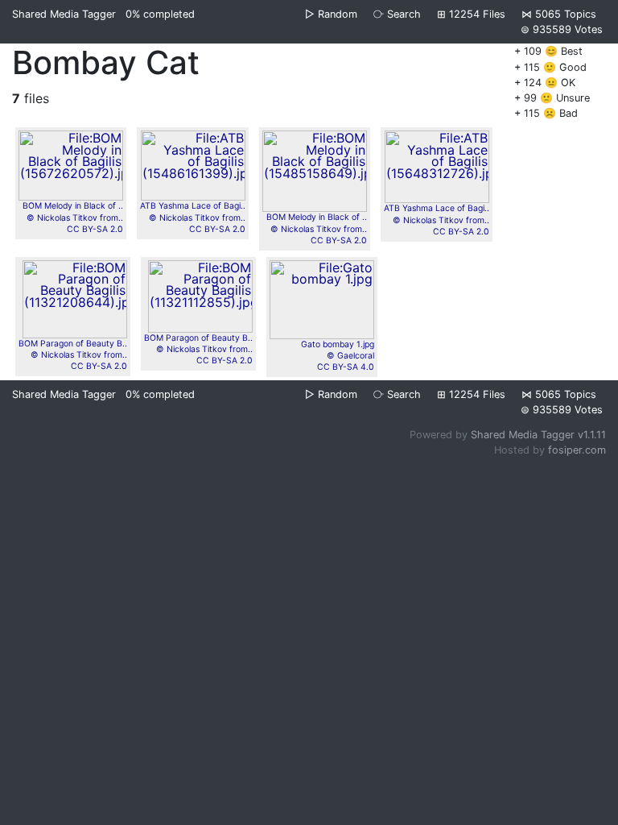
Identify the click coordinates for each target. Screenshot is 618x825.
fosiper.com (577, 450)
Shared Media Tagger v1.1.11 (538, 435)
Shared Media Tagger (64, 14)
